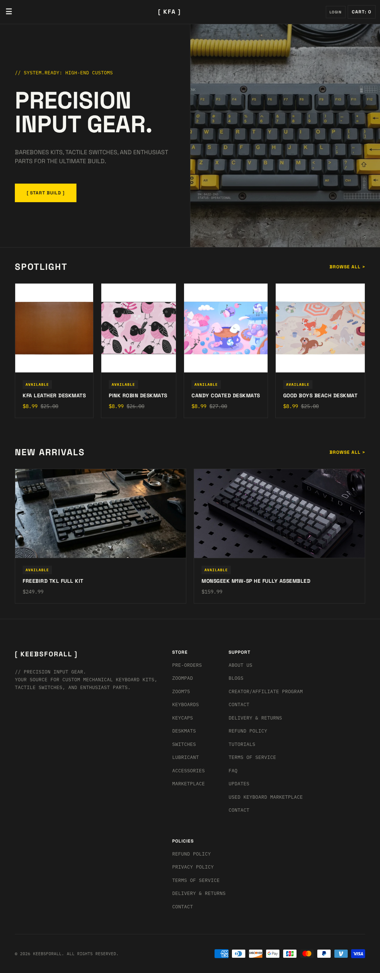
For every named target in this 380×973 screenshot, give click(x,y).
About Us (240, 665)
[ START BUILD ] (46, 193)
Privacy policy (193, 867)
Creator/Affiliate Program (266, 691)
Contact (239, 704)
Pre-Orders (187, 665)
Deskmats (184, 731)
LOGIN (336, 12)
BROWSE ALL (347, 267)
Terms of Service (252, 757)
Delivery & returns (255, 718)
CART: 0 (361, 12)
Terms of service (196, 880)
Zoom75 (181, 691)
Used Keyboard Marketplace (266, 797)
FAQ (233, 770)
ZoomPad (182, 678)
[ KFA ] (169, 12)
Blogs (236, 678)
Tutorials (242, 744)
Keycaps (182, 718)
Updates (239, 783)
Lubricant (185, 757)
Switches (184, 744)
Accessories (188, 770)
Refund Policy (248, 731)
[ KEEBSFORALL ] (46, 654)
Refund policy (191, 854)
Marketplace (188, 783)
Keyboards (185, 704)
